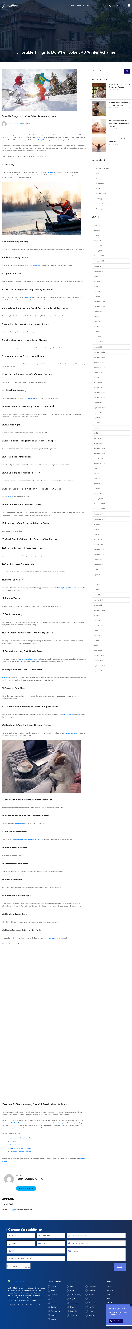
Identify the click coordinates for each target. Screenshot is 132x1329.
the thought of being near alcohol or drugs (49, 140)
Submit (120, 1267)
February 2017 (98, 600)
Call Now (117, 1321)
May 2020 (97, 483)
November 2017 (99, 554)
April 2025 (97, 236)
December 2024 (99, 256)
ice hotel (11, 496)
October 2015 (98, 625)
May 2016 (97, 620)
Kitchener (92, 1299)
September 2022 (99, 367)
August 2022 (98, 372)
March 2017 (97, 595)
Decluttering (6, 677)
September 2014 (99, 666)
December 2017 (99, 549)
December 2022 (99, 352)
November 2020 (99, 453)
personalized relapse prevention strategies (62, 1123)
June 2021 (97, 423)
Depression (100, 183)
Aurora (72, 1287)
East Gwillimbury (75, 1295)
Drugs (98, 188)
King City (72, 1299)
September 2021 (99, 408)
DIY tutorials (19, 823)
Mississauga (74, 1303)
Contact (102, 5)
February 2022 (98, 382)
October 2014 (98, 661)
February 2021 (98, 438)
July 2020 (97, 473)
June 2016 (97, 615)
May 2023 (97, 327)
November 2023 (99, 306)
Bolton (72, 1291)
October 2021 (98, 403)
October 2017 (98, 559)
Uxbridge (92, 1315)
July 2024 (97, 281)
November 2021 (99, 397)
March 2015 (97, 645)
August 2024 (98, 276)
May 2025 (97, 230)
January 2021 (98, 443)
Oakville (53, 1307)
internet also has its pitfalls (29, 659)
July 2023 (97, 316)
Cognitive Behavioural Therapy (20, 1148)
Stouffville (73, 1311)
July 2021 (97, 418)
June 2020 (97, 478)
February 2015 (98, 650)
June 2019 (97, 524)
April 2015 (97, 640)
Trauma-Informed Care (104, 204)
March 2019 (97, 534)
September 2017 (99, 564)
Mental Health (101, 193)
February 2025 (98, 246)
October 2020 (98, 458)
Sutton (91, 1311)
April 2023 (97, 332)
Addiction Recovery (103, 168)
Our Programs (92, 5)
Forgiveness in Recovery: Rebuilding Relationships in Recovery (119, 123)
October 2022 (98, 362)
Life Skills (13, 1141)
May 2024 (97, 291)
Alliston (53, 1287)
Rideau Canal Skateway (31, 265)
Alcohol (98, 173)
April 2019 (97, 529)
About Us (80, 5)
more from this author (26, 1188)
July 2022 (97, 377)
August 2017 (98, 570)
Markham (54, 1303)
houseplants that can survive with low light (26, 839)
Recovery (110, 1302)
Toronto (53, 1315)
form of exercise (29, 398)
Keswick (53, 1299)
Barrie (53, 1291)
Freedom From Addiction (16, 1123)
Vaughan (54, 1319)
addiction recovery (57, 135)
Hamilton (92, 1295)
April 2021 (97, 433)
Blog (97, 178)
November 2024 (99, 261)
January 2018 (98, 544)
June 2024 (97, 286)
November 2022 (99, 357)
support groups (68, 714)
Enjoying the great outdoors (66, 588)
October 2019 (98, 514)
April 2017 (97, 590)
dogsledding (28, 297)
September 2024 (99, 271)
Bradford (54, 1295)
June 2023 (97, 322)
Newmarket (92, 1303)
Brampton (92, 1291)
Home (72, 5)
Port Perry (92, 1307)
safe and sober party (54, 938)
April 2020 (97, 489)
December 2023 (99, 301)
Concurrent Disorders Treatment (21, 1151)
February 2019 (98, 539)
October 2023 (98, 311)
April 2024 (97, 296)
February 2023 (98, 342)
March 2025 (97, 241)
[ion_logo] (10, 5)
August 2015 (98, 630)
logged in (14, 1210)
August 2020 (98, 468)
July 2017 (97, 575)
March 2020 (97, 494)
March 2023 (97, 337)
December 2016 (99, 610)
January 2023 (98, 347)
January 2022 (98, 387)
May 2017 (97, 585)
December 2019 (99, 504)
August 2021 (98, 413)
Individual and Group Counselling (21, 1138)
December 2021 (99, 392)
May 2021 (97, 428)
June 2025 (97, 225)
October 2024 (98, 266)
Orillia (72, 1307)
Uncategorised (101, 209)
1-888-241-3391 (118, 5)
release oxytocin (71, 733)
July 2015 (97, 635)
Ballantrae (92, 1287)
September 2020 (99, 463)
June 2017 (97, 580)
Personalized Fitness (17, 1145)
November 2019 (99, 509)
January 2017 (98, 605)
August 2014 (98, 671)
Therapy (99, 199)
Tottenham (73, 1315)
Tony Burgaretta (13, 124)
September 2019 (99, 519)
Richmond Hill (55, 1311)
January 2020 (98, 499)
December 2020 (99, 448)
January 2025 (98, 251)
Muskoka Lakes (48, 172)
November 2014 (99, 656)
